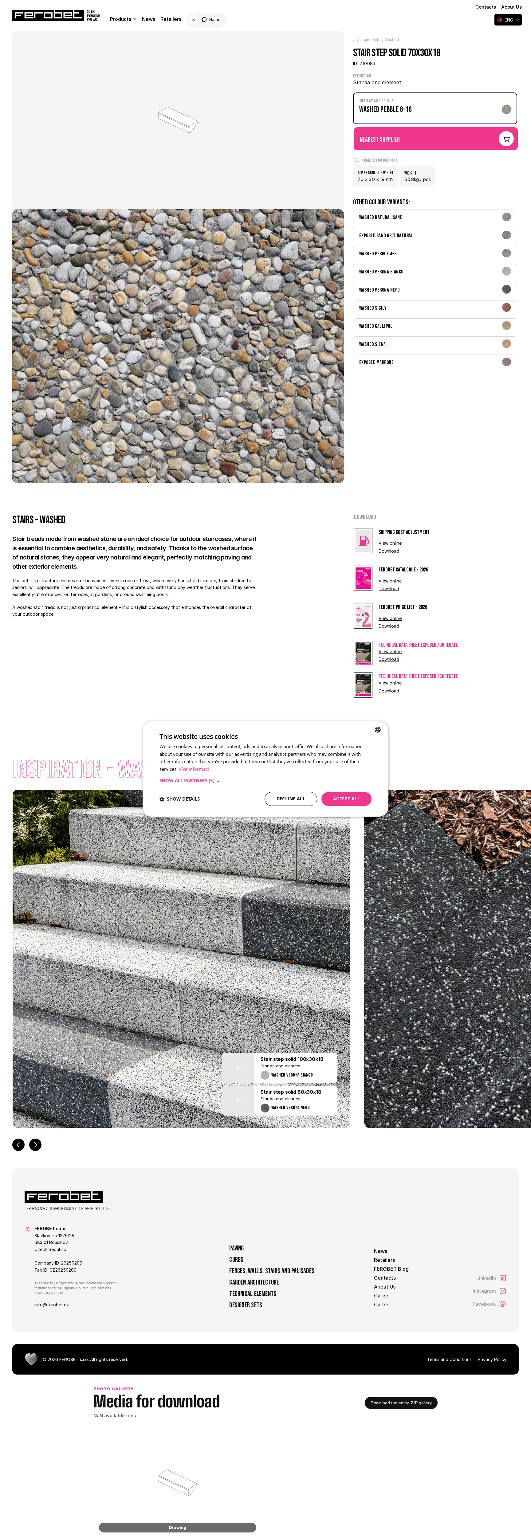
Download (389, 551)
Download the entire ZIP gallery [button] (401, 1402)
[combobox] (378, 730)
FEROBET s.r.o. (74, 1359)
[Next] (35, 1145)
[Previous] (18, 1145)
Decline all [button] (291, 799)
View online (390, 543)
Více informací (194, 769)
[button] (265, 780)
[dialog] (265, 769)
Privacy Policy (492, 1359)
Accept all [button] (346, 799)
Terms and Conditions (449, 1359)
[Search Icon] (207, 20)
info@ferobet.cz (51, 1304)
